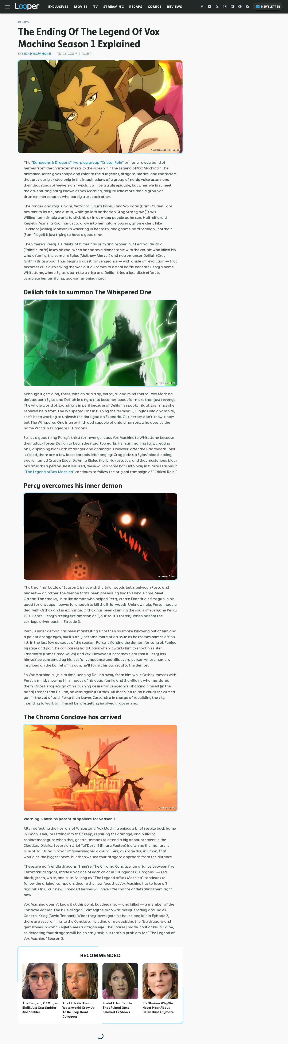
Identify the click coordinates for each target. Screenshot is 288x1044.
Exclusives (58, 6)
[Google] (240, 7)
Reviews (174, 6)
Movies (81, 6)
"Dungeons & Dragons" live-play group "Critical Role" (77, 162)
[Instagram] (225, 7)
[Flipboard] (232, 7)
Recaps (135, 6)
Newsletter (270, 6)
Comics (155, 6)
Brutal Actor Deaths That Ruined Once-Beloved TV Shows (117, 1007)
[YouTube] (209, 7)
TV (95, 6)
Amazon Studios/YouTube (165, 149)
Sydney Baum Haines (37, 53)
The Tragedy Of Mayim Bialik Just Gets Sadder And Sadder (40, 1007)
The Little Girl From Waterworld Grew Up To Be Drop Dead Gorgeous (78, 1009)
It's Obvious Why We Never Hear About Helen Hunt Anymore (158, 1007)
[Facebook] (202, 7)
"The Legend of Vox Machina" (49, 471)
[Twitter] (217, 7)
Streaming (113, 6)
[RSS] (247, 7)
